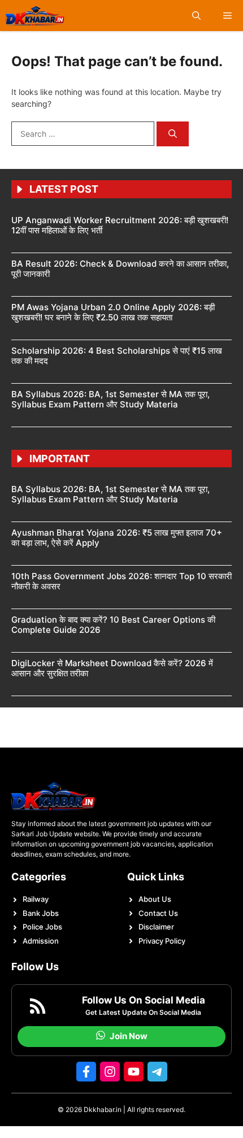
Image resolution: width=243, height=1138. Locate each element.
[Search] (173, 134)
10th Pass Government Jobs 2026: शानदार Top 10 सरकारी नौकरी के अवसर (121, 581)
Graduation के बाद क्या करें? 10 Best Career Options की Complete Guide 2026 (113, 624)
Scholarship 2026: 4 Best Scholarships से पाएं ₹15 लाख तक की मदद (116, 355)
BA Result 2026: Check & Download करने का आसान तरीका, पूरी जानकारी (120, 268)
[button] (196, 15)
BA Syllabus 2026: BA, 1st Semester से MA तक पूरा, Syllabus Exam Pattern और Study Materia (110, 399)
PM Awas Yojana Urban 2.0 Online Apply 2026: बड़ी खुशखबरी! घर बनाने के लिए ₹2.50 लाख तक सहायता (113, 312)
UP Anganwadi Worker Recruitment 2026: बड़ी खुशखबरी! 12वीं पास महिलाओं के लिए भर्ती (119, 225)
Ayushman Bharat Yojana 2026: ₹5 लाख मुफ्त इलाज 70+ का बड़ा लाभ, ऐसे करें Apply (116, 537)
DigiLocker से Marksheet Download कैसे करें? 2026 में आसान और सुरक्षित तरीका (112, 668)
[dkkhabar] (35, 15)
